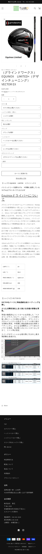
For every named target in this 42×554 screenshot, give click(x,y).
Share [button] (6, 405)
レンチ (4, 145)
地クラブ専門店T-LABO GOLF (18, 543)
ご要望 (4, 161)
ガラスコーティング (8, 153)
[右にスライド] (25, 66)
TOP (5, 424)
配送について (8, 464)
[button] (2, 8)
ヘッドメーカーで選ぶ (11, 433)
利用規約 (7, 473)
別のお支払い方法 (21, 178)
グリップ (4, 128)
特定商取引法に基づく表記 (22, 549)
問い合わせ (8, 447)
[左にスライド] (16, 66)
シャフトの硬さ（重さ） (9, 112)
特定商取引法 (8, 460)
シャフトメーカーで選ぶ (12, 438)
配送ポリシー (32, 546)
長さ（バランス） (7, 120)
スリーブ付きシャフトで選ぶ (13, 442)
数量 (3, 95)
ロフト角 (4, 104)
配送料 (5, 91)
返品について (8, 469)
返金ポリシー (31, 543)
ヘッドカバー (6, 137)
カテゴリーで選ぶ (10, 429)
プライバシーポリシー (11, 478)
